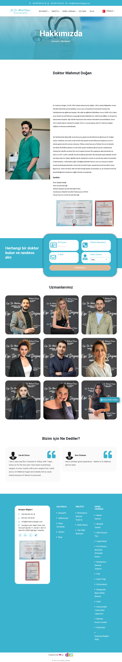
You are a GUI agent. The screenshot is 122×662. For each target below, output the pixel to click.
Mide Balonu (82, 525)
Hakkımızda (63, 518)
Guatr (98, 601)
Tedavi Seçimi (96, 254)
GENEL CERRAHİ (68, 11)
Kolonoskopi (101, 584)
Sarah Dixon (24, 455)
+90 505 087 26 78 (39, 3)
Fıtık (98, 574)
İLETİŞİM (82, 11)
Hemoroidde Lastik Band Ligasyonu (101, 610)
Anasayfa (55, 41)
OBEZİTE (55, 11)
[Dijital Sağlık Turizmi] (69, 655)
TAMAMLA (80, 267)
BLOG (92, 11)
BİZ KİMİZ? (43, 11)
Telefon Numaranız (98, 242)
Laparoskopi (101, 541)
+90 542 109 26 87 (57, 3)
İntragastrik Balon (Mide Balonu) (100, 593)
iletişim (61, 532)
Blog (60, 537)
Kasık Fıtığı (101, 579)
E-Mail (60, 254)
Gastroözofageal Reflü (102, 638)
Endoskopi (100, 627)
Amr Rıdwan (80, 455)
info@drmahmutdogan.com (79, 3)
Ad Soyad (62, 242)
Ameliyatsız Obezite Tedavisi (81, 516)
